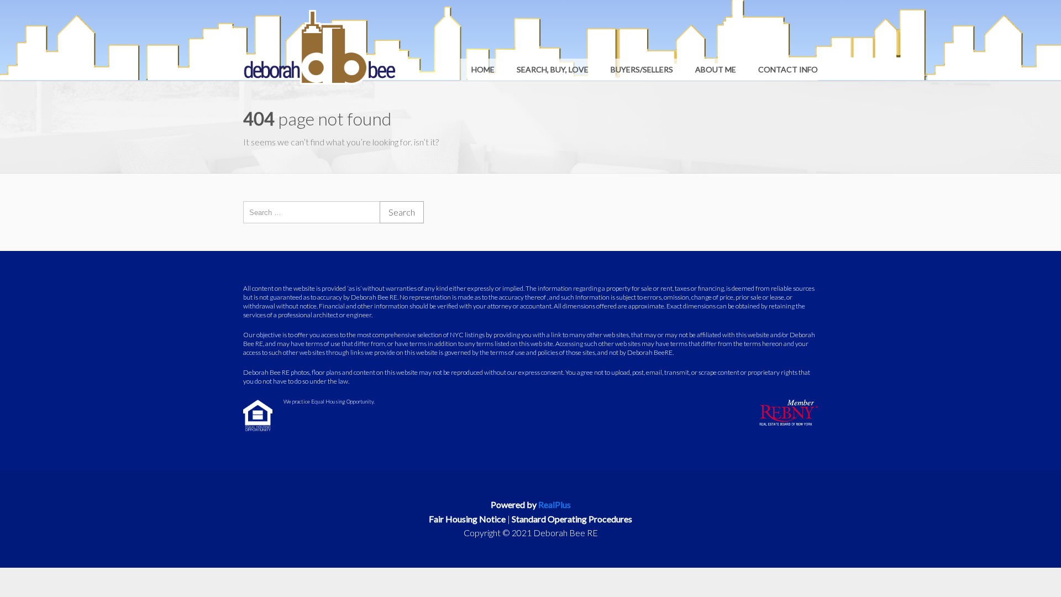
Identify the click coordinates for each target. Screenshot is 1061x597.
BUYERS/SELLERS (642, 69)
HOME (483, 69)
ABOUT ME (715, 69)
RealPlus (554, 504)
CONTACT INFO (788, 69)
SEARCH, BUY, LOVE (553, 69)
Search (401, 212)
